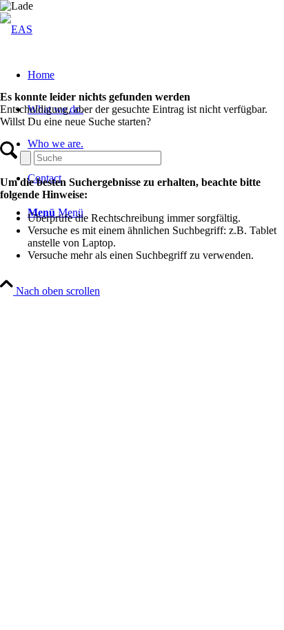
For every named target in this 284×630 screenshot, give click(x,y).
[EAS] (16, 29)
